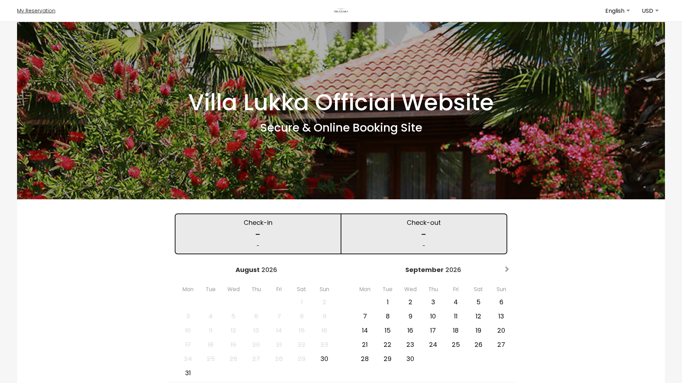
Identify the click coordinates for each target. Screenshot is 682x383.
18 (456, 330)
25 (456, 344)
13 (501, 316)
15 (388, 330)
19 (478, 330)
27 (501, 344)
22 (387, 344)
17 (433, 330)
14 (365, 330)
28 (365, 358)
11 (456, 316)
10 (433, 316)
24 (433, 344)
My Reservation (36, 10)
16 (410, 330)
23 (410, 344)
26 (478, 344)
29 (387, 358)
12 (478, 316)
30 (324, 358)
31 (188, 372)
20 (501, 330)
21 (365, 344)
